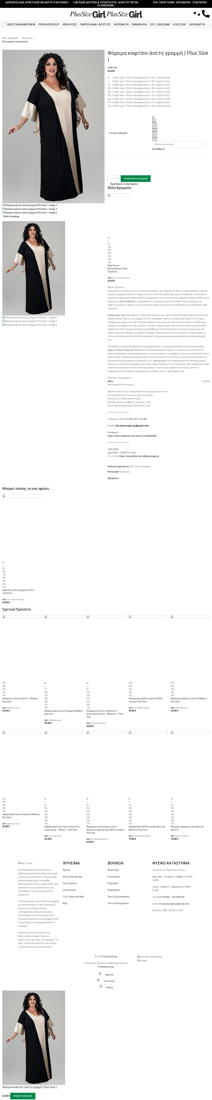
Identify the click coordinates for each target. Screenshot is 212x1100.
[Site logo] (88, 14)
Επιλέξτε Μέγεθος (22, 1096)
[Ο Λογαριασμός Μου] (184, 14)
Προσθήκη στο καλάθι (136, 178)
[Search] (189, 14)
